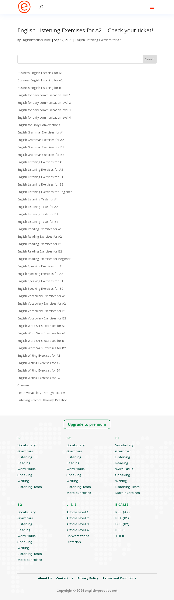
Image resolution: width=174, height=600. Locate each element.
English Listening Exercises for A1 (40, 162)
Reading (23, 463)
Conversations (77, 536)
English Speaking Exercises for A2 (40, 274)
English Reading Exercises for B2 (39, 251)
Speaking (24, 475)
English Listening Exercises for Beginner (44, 192)
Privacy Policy (87, 578)
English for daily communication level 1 (44, 95)
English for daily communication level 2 (44, 103)
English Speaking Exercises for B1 (40, 281)
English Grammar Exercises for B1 (40, 147)
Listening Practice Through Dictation (42, 400)
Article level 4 (77, 530)
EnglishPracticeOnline (36, 40)
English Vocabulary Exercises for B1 (41, 311)
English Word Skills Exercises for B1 (41, 341)
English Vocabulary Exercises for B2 (41, 318)
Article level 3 (77, 524)
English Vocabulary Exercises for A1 (41, 296)
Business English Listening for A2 (40, 80)
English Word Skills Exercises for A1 (41, 326)
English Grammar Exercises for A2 (40, 140)
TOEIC (120, 536)
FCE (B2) (122, 524)
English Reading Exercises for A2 (39, 236)
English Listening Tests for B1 (37, 214)
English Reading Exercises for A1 (39, 229)
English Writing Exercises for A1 (38, 355)
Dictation (73, 542)
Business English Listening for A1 (40, 73)
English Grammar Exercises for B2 (40, 155)
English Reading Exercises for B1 (39, 244)
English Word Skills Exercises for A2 (41, 333)
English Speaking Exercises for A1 (40, 266)
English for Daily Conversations (38, 125)
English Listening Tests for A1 (37, 199)
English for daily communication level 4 (44, 117)
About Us (45, 578)
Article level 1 (77, 512)
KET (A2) (122, 512)
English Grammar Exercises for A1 (40, 132)
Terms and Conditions (119, 578)
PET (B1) (122, 518)
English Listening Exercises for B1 (40, 177)
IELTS (120, 530)
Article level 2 (77, 518)
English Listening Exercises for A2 (98, 40)
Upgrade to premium (87, 424)
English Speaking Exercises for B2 (40, 289)
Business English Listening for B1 (40, 88)
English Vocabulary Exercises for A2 (41, 303)
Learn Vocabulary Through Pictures (41, 393)
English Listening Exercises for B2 (40, 184)
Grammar (24, 385)
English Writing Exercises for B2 (38, 378)
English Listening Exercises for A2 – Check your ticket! (85, 30)
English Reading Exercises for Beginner (43, 259)
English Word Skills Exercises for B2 (41, 348)
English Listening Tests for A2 (37, 207)
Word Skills (26, 469)
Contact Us (64, 578)
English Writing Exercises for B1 (38, 370)
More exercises (78, 493)
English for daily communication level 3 (44, 110)
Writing (23, 481)
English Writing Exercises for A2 (38, 363)
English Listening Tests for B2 (37, 222)
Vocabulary (26, 445)
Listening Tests (29, 487)
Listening (24, 457)
